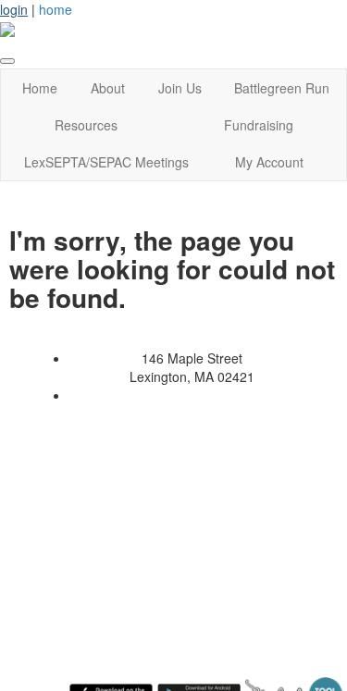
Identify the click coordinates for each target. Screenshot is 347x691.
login (14, 9)
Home (39, 88)
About (108, 88)
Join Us (180, 88)
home (55, 9)
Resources (86, 125)
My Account (269, 162)
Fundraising (258, 125)
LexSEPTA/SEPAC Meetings (106, 162)
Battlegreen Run (281, 88)
